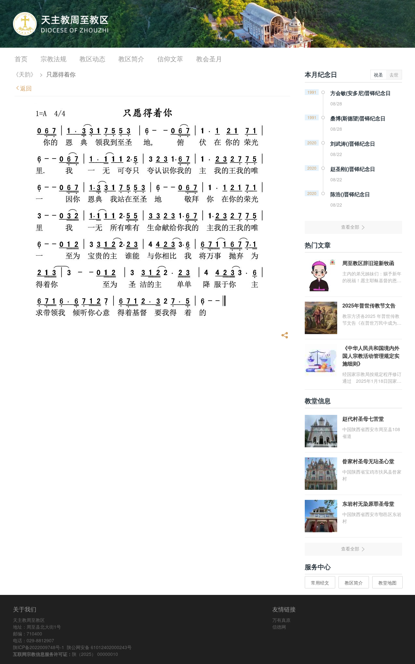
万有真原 (281, 620)
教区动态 (92, 58)
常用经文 (320, 582)
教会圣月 (209, 58)
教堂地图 (387, 582)
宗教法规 (53, 58)
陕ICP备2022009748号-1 (38, 647)
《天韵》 (24, 74)
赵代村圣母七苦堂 (363, 418)
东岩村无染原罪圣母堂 (368, 503)
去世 (393, 74)
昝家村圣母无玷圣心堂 (368, 461)
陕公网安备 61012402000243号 (99, 647)
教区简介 (131, 58)
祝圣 (378, 74)
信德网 (279, 626)
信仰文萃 (170, 58)
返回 (26, 88)
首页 (21, 58)
